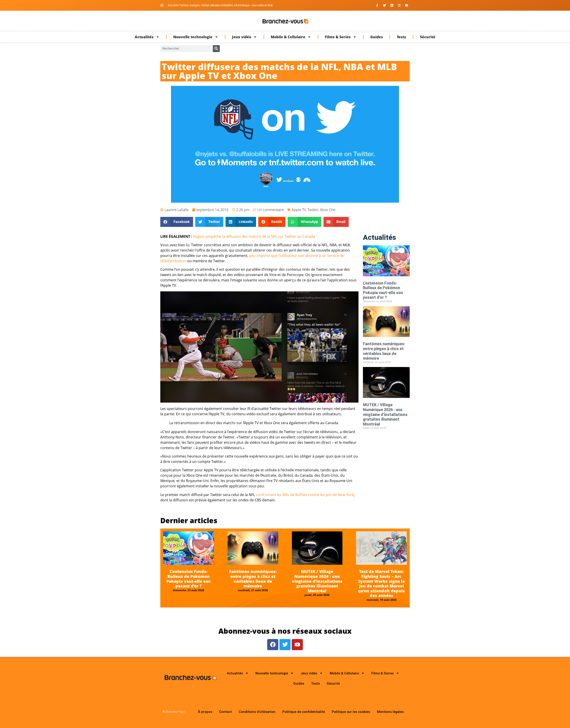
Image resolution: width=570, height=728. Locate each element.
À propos (205, 712)
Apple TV (299, 209)
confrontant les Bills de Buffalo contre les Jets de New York (305, 494)
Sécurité (427, 36)
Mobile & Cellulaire (288, 36)
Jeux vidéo (241, 36)
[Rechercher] (216, 48)
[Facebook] (272, 644)
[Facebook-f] (377, 5)
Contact (225, 712)
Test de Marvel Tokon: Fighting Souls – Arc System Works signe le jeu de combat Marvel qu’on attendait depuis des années (381, 583)
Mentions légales (390, 712)
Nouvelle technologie (192, 36)
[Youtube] (406, 5)
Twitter (312, 209)
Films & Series (338, 36)
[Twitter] (384, 5)
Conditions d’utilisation (257, 712)
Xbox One (328, 209)
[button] (176, 222)
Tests (401, 36)
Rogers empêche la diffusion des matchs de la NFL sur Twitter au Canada (254, 236)
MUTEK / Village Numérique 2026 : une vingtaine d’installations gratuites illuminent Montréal (385, 414)
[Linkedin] (392, 5)
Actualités (144, 36)
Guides (376, 36)
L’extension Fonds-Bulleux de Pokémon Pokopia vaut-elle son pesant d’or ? (383, 290)
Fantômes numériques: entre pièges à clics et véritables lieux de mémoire (384, 351)
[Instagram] (399, 5)
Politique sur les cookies (351, 712)
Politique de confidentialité (303, 712)
